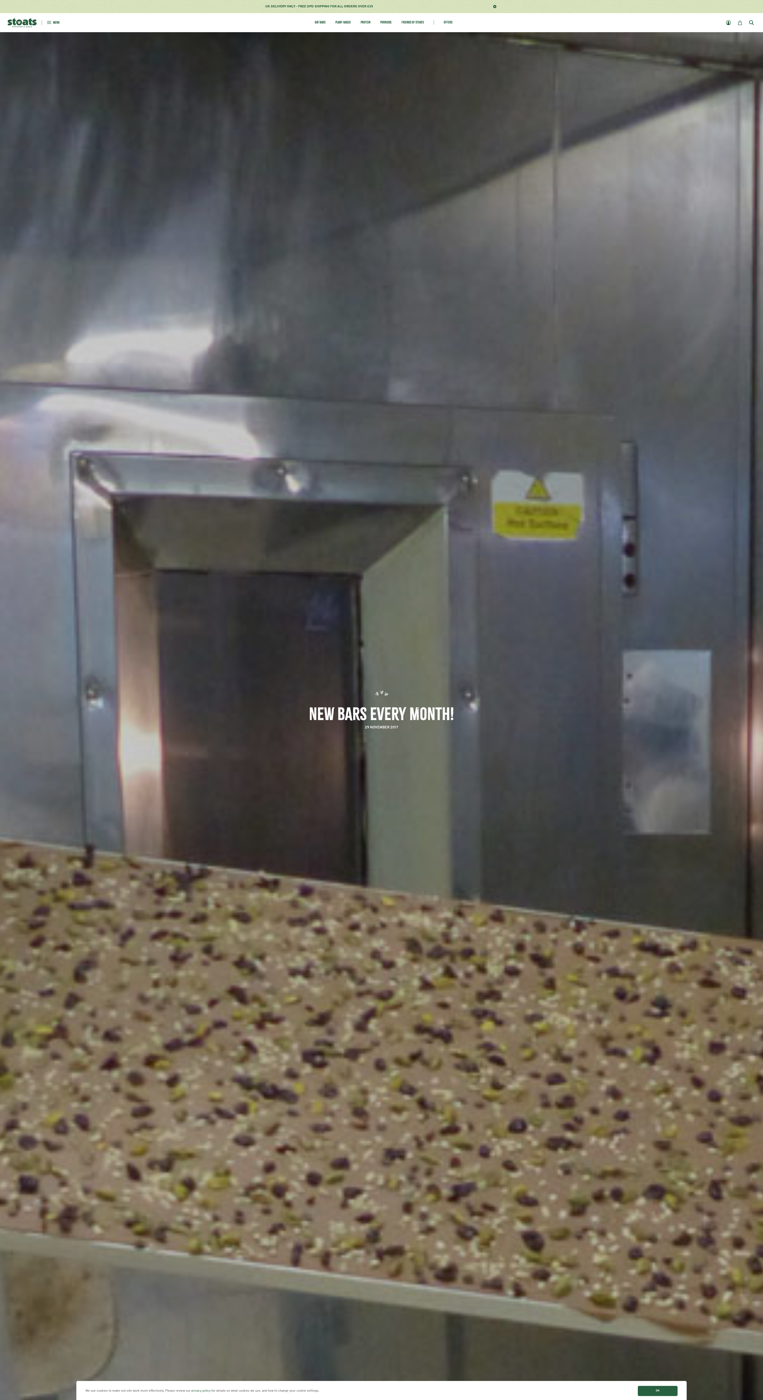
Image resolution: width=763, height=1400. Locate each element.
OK (658, 1390)
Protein (365, 22)
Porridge (386, 22)
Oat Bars (320, 22)
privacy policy (201, 1390)
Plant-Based (343, 22)
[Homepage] (22, 22)
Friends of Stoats (413, 22)
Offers (448, 22)
